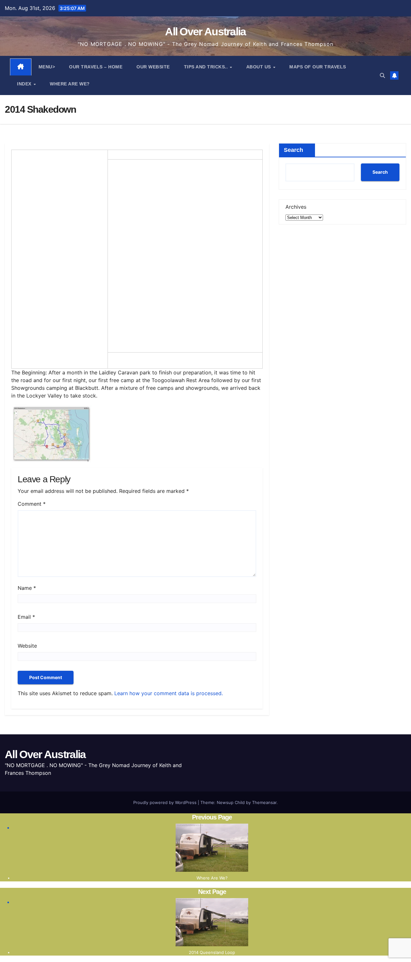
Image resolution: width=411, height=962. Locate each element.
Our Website (153, 66)
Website (27, 646)
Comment (32, 504)
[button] (382, 75)
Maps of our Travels (317, 66)
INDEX (25, 83)
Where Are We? (70, 83)
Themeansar (264, 802)
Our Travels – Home (95, 66)
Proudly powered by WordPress (165, 802)
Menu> (47, 66)
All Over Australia (205, 31)
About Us (259, 66)
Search (293, 150)
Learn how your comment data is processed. (168, 693)
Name (27, 588)
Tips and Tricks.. (206, 66)
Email (26, 617)
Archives (295, 207)
